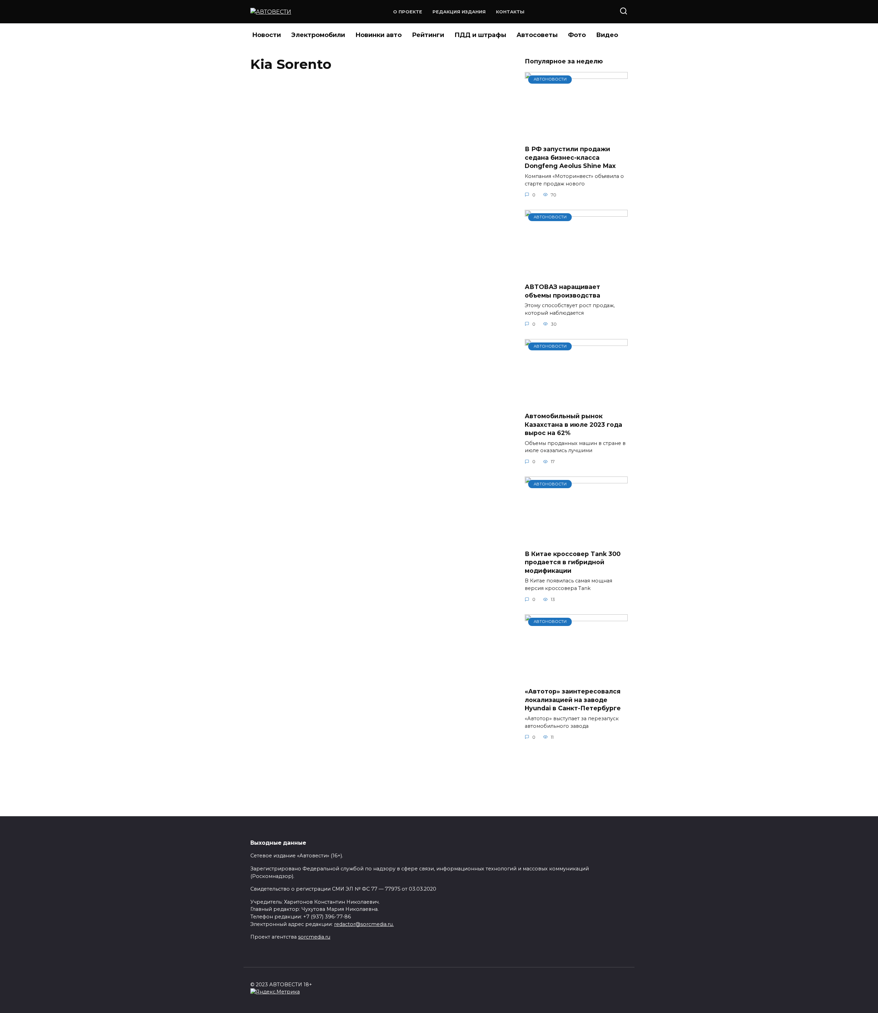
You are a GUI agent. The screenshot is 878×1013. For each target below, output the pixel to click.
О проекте (407, 11)
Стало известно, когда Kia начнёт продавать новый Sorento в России (354, 522)
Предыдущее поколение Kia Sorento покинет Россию (358, 95)
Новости (266, 35)
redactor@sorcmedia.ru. (364, 924)
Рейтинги (428, 35)
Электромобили (318, 35)
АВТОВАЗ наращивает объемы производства (562, 291)
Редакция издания (459, 11)
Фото (577, 35)
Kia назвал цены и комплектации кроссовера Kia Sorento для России (355, 308)
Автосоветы (537, 35)
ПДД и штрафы (480, 35)
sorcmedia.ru (314, 937)
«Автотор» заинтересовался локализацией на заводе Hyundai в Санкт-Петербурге (573, 700)
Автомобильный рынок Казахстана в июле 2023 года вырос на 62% (573, 424)
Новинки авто (378, 35)
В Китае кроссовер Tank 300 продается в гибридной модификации (572, 562)
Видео (607, 35)
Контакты (510, 11)
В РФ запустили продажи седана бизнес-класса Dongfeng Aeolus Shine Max (570, 157)
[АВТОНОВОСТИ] (576, 135)
